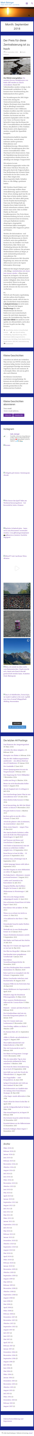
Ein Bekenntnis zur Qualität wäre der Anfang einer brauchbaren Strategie (15, 1091)
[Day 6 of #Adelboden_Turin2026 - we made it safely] (17, 707)
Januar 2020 (7, 1266)
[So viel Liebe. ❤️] (17, 596)
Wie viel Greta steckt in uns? (13, 1048)
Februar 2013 (8, 1403)
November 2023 (9, 1183)
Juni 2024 (6, 1177)
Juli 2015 (6, 1393)
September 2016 (9, 1358)
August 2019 (7, 1279)
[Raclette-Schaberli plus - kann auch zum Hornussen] (17, 540)
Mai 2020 (6, 1253)
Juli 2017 (6, 1333)
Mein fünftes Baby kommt (13, 800)
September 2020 (9, 1247)
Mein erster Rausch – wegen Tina (15, 827)
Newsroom (7, 339)
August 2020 (8, 1250)
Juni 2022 (7, 1212)
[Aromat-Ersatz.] (17, 623)
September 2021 (9, 1224)
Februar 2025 (8, 1161)
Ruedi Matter (7, 341)
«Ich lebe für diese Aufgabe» (14, 750)
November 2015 (9, 1384)
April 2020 (7, 1256)
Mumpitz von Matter (11, 755)
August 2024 (8, 1170)
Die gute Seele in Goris (11, 811)
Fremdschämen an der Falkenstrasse (16, 1123)
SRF (14, 341)
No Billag (14, 339)
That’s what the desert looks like (15, 1102)
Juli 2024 (6, 1173)
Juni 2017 (6, 1336)
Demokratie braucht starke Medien (16, 924)
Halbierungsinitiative (18, 337)
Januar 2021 (7, 1237)
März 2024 (7, 1180)
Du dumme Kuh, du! (10, 1032)
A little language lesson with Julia (15, 864)
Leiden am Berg (9, 780)
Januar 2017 (7, 1349)
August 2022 (8, 1205)
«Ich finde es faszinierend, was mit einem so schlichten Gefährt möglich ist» (16, 848)
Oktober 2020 (8, 1244)
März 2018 (7, 1311)
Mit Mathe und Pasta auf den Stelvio (16, 940)
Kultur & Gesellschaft (21, 330)
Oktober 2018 (8, 1291)
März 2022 (7, 1218)
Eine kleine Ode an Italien (12, 908)
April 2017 (7, 1342)
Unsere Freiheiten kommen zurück (16, 935)
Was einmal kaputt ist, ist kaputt (15, 1112)
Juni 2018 (6, 1301)
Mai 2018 (6, 1304)
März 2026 (7, 1148)
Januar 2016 (7, 1378)
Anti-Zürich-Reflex (19, 332)
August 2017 (7, 1330)
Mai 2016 (6, 1371)
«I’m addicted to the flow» (13, 919)
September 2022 (9, 1202)
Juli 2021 (6, 1228)
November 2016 (9, 1355)
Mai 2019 (6, 1282)
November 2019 (9, 1269)
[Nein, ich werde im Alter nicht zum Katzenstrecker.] (17, 679)
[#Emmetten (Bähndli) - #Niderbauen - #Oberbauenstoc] (17, 651)
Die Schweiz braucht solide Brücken (16, 1118)
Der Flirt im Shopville (11, 951)
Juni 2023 (6, 1189)
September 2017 (9, 1327)
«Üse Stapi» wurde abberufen (14, 1096)
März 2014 (7, 1397)
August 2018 (7, 1298)
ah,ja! (30, 1433)
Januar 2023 (7, 1199)
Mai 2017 (6, 1339)
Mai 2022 (6, 1215)
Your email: (7, 408)
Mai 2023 (6, 1193)
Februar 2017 (8, 1346)
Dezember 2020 (9, 1240)
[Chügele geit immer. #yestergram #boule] (17, 485)
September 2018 (9, 1295)
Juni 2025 (6, 1158)
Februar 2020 (8, 1263)
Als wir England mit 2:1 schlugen (15, 789)
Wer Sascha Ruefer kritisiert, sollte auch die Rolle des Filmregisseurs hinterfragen (16, 835)
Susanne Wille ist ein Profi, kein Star (16, 984)
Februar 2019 (8, 1285)
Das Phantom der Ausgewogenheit (16, 744)
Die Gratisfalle (8, 766)
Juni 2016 (6, 1368)
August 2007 (8, 1406)
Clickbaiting (7, 335)
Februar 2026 (8, 1151)
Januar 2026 (7, 1154)
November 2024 (9, 1164)
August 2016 (7, 1362)
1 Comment (9, 344)
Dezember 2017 (9, 1317)
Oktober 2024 (8, 1167)
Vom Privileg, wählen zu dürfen (14, 1026)
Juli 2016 (6, 1365)
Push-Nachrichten (24, 339)
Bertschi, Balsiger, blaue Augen (14, 1129)
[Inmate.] (17, 457)
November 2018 (9, 1288)
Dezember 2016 (9, 1352)
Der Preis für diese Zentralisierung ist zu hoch (16, 44)
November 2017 (9, 1320)
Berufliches (9, 330)
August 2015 (7, 1390)
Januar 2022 (7, 1221)
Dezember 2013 (9, 1400)
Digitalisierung (17, 335)
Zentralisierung (23, 341)
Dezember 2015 (9, 1381)
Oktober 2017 (8, 1323)
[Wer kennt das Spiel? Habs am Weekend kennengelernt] (17, 513)
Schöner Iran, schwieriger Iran (14, 859)
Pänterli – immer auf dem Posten (15, 1008)
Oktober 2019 (8, 1272)
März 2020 (7, 1260)
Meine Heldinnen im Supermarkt (15, 989)
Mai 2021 (6, 1231)
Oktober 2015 (8, 1387)
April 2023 (7, 1196)
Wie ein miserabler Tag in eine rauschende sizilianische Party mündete (14, 1061)
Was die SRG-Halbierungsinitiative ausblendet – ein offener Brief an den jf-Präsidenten (16, 761)
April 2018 (7, 1307)
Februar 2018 (8, 1314)
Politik (5, 332)
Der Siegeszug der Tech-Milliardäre (16, 775)
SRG (16, 341)
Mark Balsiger (7, 2)
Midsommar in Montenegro (13, 891)
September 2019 (9, 1275)
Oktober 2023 (8, 1186)
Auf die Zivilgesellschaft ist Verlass (16, 1107)
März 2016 (7, 1374)
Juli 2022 (6, 1209)
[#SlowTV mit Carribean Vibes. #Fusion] (17, 568)
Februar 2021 (8, 1234)
